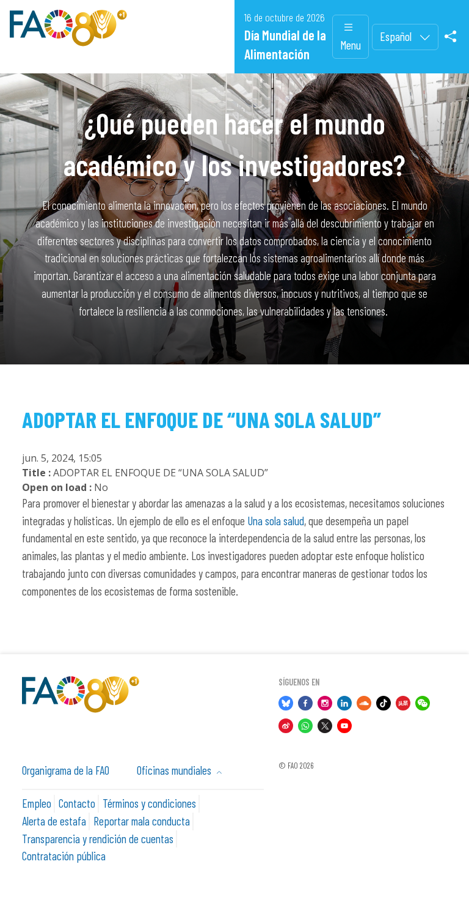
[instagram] (325, 702)
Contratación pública (64, 856)
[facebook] (305, 702)
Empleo (36, 803)
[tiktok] (383, 702)
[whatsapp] (305, 724)
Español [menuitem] (397, 36)
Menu (350, 45)
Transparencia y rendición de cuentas (97, 839)
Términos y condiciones (149, 803)
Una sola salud (275, 521)
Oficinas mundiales (175, 770)
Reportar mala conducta (141, 821)
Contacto (77, 803)
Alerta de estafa (54, 821)
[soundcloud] (364, 702)
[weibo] (285, 724)
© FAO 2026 (295, 765)
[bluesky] (285, 702)
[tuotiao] (403, 702)
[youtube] (344, 724)
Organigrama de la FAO (65, 770)
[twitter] (325, 724)
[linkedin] (344, 702)
